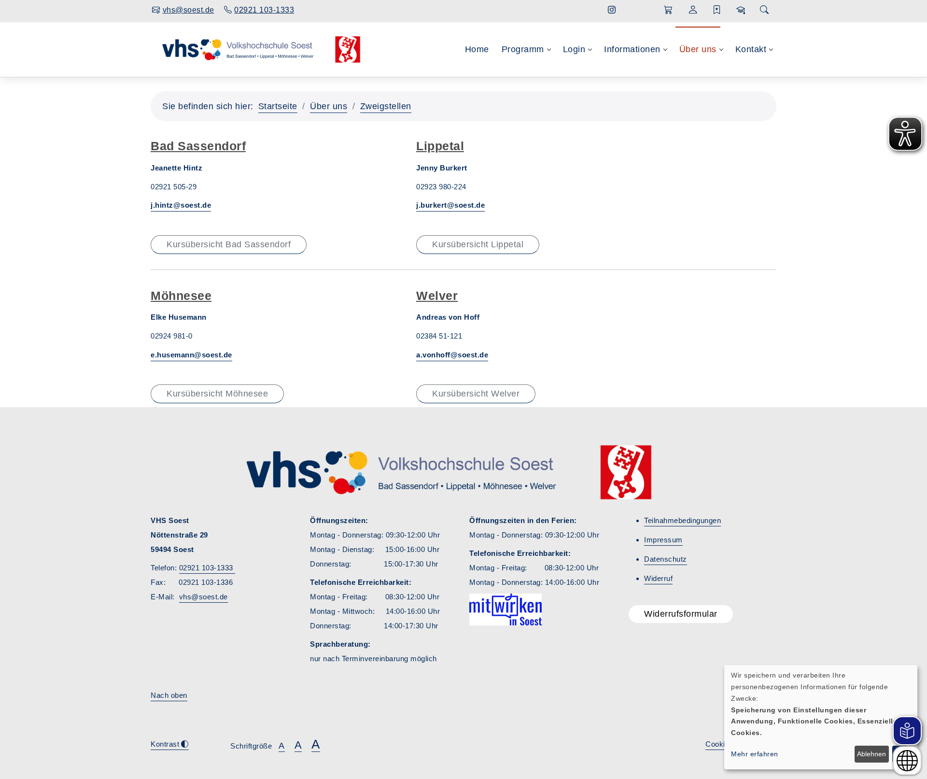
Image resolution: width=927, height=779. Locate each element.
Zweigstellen (385, 106)
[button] (668, 10)
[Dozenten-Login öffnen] (740, 10)
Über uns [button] (697, 49)
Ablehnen (871, 754)
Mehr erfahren (754, 754)
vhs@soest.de (203, 597)
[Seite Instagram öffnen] (612, 10)
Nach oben (169, 695)
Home (477, 49)
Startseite (277, 106)
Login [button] (574, 49)
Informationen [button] (632, 49)
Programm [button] (523, 49)
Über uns (328, 106)
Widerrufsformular (680, 614)
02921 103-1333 (207, 568)
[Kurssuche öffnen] (764, 10)
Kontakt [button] (751, 49)
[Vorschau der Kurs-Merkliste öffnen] (717, 10)
